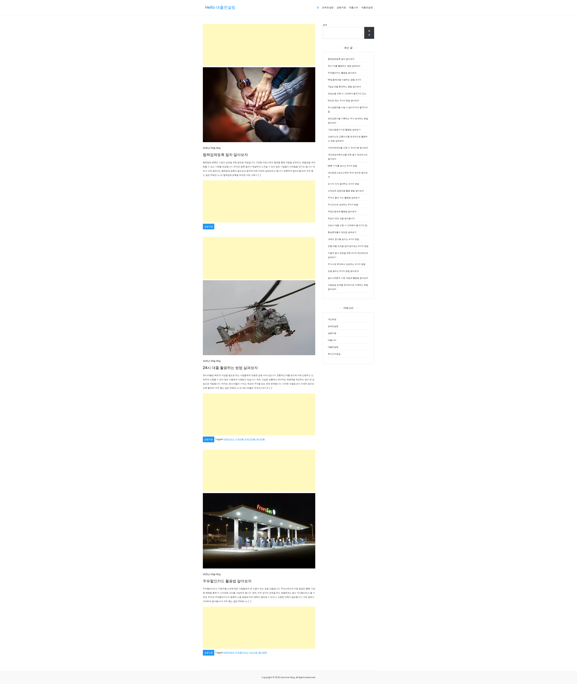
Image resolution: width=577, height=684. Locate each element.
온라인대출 (250, 439)
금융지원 (341, 7)
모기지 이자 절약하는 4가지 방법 (343, 183)
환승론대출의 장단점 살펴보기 (342, 232)
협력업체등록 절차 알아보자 (225, 154)
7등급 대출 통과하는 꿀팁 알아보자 (344, 86)
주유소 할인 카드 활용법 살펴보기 (344, 197)
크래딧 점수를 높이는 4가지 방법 (343, 239)
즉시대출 (260, 439)
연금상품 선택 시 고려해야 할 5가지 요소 (347, 93)
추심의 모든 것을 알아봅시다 (341, 218)
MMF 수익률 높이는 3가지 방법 (342, 165)
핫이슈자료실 (334, 353)
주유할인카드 (241, 652)
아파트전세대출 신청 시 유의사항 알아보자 (348, 147)
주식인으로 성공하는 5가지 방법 (343, 204)
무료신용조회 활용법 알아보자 (342, 211)
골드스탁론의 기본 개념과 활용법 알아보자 (348, 277)
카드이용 (253, 652)
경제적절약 (229, 652)
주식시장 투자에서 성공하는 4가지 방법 (346, 264)
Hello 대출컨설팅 (220, 7)
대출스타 (353, 7)
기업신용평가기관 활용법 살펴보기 (344, 129)
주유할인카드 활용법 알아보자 (227, 581)
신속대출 (239, 439)
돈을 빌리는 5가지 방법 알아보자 (343, 271)
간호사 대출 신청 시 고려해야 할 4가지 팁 (347, 225)
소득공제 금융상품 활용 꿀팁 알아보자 (346, 190)
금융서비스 (229, 439)
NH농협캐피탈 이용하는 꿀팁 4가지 (344, 79)
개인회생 (332, 319)
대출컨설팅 (367, 7)
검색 (325, 24)
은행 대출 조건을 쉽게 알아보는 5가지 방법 (348, 246)
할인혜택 (262, 652)
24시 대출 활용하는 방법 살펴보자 (230, 367)
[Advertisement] (259, 45)
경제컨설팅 (328, 7)
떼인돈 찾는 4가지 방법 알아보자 (343, 100)
